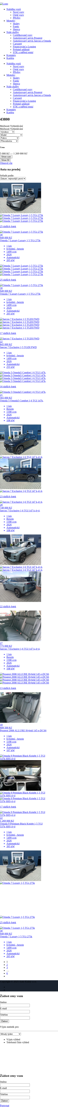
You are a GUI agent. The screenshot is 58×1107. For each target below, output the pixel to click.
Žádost (4, 1021)
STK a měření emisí (23, 52)
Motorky (10, 20)
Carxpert (17, 43)
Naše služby (12, 32)
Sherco (16, 29)
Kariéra (10, 58)
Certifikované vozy (22, 35)
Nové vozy (18, 12)
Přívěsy (16, 17)
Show (5, 160)
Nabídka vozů (13, 9)
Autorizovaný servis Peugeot (27, 38)
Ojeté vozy (18, 15)
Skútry (16, 23)
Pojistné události (21, 49)
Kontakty (11, 55)
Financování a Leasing (24, 46)
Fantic (16, 26)
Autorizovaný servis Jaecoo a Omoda (32, 40)
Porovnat (4, 1105)
